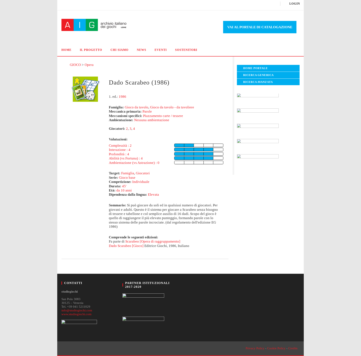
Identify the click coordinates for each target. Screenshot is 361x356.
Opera (89, 65)
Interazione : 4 (119, 150)
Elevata (153, 195)
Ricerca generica (258, 75)
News (141, 49)
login (294, 3)
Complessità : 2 (120, 146)
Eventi (161, 49)
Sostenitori (186, 49)
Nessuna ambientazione (151, 120)
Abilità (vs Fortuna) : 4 (126, 158)
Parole (147, 111)
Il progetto (91, 49)
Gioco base (127, 178)
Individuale (140, 182)
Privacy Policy (255, 348)
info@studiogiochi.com (76, 310)
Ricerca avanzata (258, 82)
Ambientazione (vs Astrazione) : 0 (134, 163)
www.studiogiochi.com (76, 314)
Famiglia (127, 173)
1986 (122, 97)
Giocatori (143, 173)
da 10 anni (124, 190)
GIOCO (75, 65)
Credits (292, 348)
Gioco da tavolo (136, 107)
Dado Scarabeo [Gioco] (126, 246)
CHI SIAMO (119, 49)
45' (124, 186)
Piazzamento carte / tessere (163, 116)
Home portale (255, 68)
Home (66, 49)
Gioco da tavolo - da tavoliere (172, 107)
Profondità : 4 (119, 154)
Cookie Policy (276, 348)
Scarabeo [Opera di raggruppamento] (152, 241)
